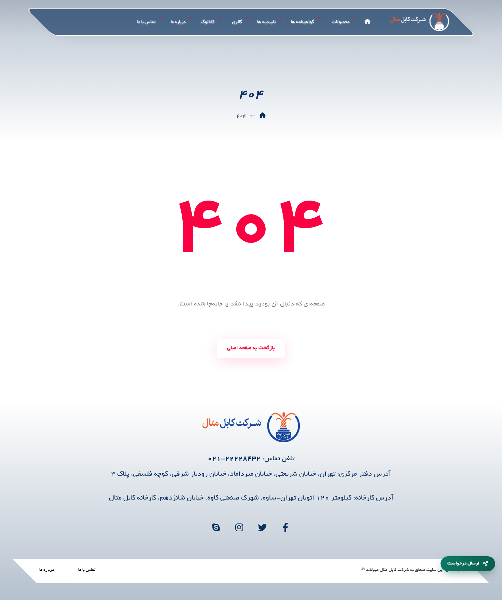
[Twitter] (263, 527)
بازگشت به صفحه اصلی (251, 348)
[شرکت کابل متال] (263, 116)
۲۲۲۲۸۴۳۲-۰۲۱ (234, 459)
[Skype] (216, 527)
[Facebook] (286, 527)
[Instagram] (239, 527)
